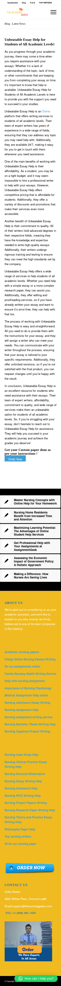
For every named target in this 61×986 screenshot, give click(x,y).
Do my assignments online (22, 666)
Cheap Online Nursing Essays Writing (30, 659)
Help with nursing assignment (25, 681)
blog (24, 2)
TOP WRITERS (45, 2)
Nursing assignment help (21, 710)
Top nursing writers (18, 836)
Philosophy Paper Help (20, 829)
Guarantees (12, 2)
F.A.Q (32, 2)
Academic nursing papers (22, 652)
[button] (36, 978)
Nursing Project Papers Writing (26, 803)
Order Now (15, 459)
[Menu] (51, 12)
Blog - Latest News (15, 23)
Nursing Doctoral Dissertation (25, 774)
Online (46, 111)
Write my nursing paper (20, 844)
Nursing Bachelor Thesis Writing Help (30, 724)
